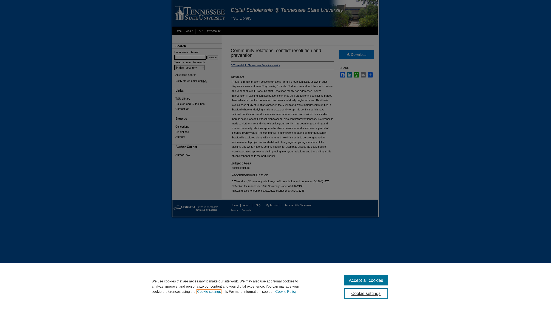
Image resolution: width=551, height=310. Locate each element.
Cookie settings (209, 291)
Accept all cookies (366, 280)
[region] (275, 286)
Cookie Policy (286, 291)
